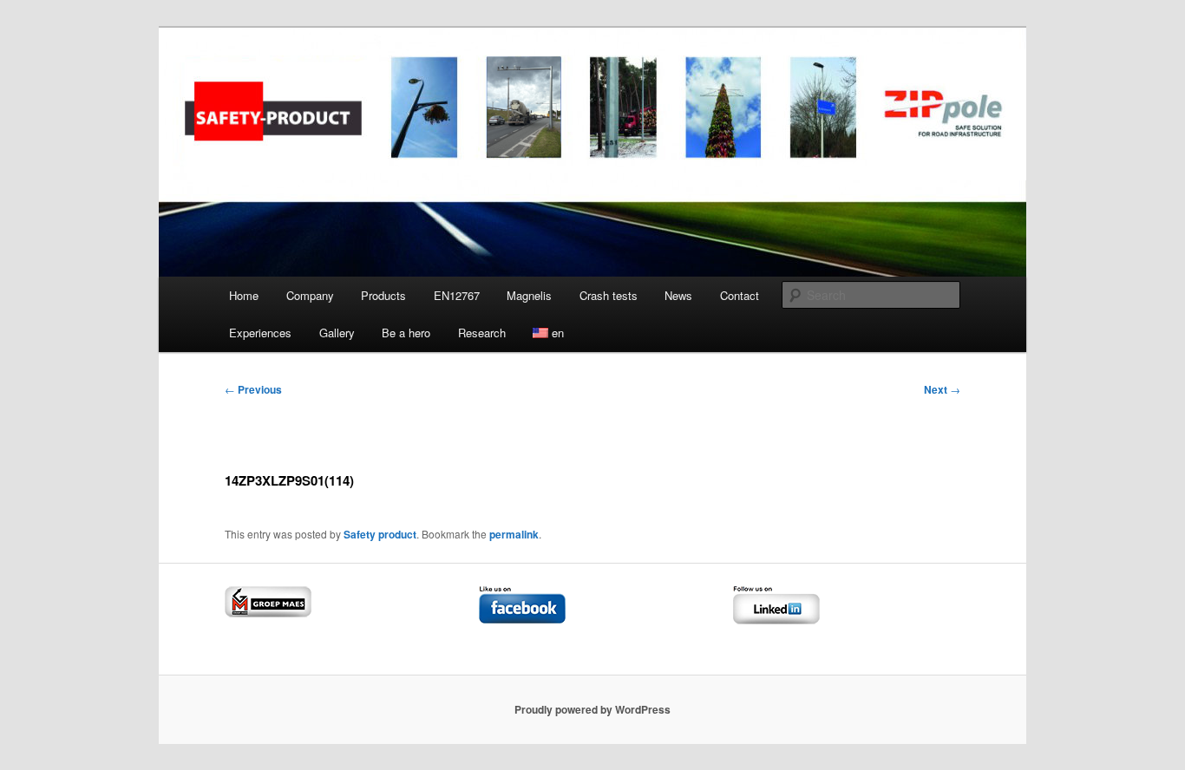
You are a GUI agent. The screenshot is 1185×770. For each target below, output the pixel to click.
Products (383, 295)
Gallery (337, 332)
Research (482, 332)
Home (244, 295)
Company (310, 295)
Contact (739, 295)
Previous (253, 389)
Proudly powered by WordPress (592, 709)
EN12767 (457, 295)
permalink (514, 534)
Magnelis (529, 295)
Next (942, 389)
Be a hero (406, 332)
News (678, 295)
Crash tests (608, 295)
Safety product (380, 534)
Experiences (260, 332)
